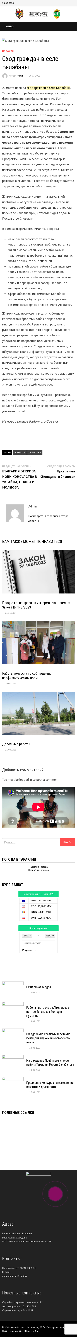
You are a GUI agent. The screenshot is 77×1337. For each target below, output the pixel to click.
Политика (35, 452)
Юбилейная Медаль (39, 987)
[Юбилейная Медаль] (13, 984)
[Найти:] (38, 842)
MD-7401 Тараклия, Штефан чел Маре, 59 (27, 1241)
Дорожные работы (16, 744)
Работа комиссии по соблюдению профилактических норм (27, 675)
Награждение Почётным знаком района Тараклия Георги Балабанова (50, 1062)
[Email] (73, 3)
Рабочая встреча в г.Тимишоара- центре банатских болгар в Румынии (48, 1012)
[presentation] (11, 973)
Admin (20, 75)
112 (40, 1302)
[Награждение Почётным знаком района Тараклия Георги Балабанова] (13, 1057)
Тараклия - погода (38, 867)
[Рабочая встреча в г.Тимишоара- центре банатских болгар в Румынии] (13, 1004)
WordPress (25, 1331)
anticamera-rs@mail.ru (15, 1276)
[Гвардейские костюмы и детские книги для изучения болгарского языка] (13, 1031)
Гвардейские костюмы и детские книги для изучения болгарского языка (48, 1038)
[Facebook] (69, 3)
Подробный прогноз (38, 870)
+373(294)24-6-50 (25, 1268)
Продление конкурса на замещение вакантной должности (50, 1085)
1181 (30, 1310)
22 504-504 (29, 1306)
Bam (37, 1331)
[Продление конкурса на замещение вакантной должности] (13, 1080)
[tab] (11, 973)
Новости (8, 51)
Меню (10, 26)
